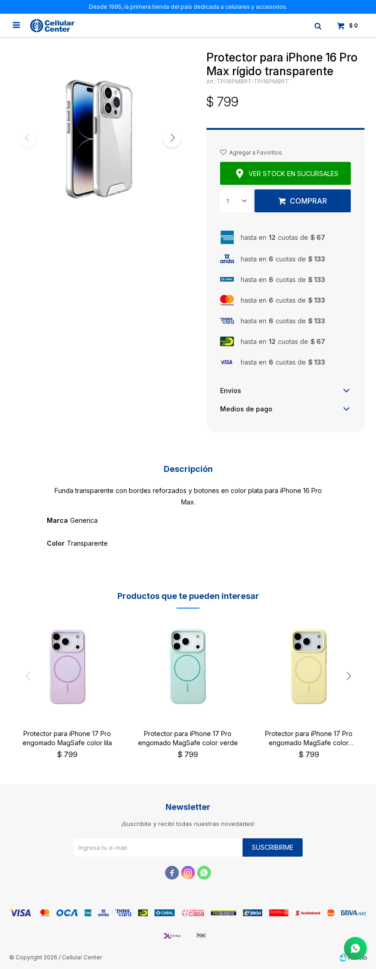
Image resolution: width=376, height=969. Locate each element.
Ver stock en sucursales (293, 173)
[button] (317, 25)
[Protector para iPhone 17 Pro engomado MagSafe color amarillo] (309, 666)
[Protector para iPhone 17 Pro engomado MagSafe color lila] (67, 666)
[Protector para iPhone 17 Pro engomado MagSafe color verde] (187, 666)
